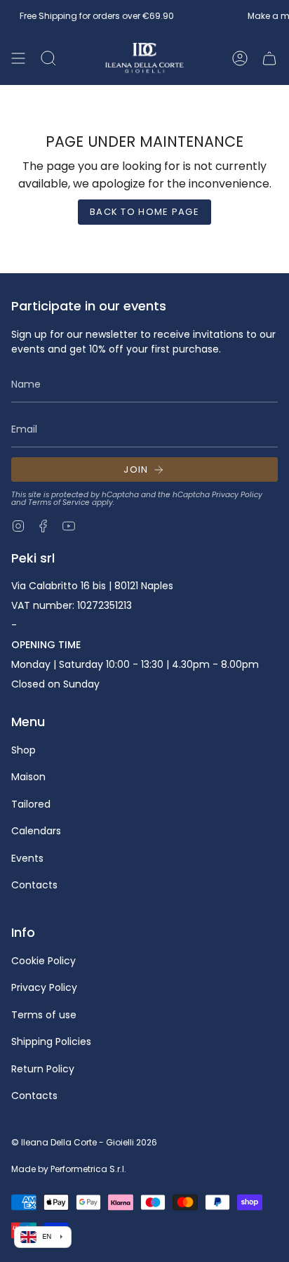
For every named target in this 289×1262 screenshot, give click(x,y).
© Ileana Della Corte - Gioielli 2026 (84, 1142)
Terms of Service (59, 502)
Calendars (36, 831)
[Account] (239, 58)
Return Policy (42, 1069)
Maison (28, 777)
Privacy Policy (237, 494)
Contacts (34, 885)
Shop (23, 750)
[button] (48, 58)
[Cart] (269, 58)
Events (27, 858)
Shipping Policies (51, 1041)
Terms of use (43, 1015)
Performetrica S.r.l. (88, 1169)
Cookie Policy (43, 961)
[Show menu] (18, 58)
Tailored (31, 804)
